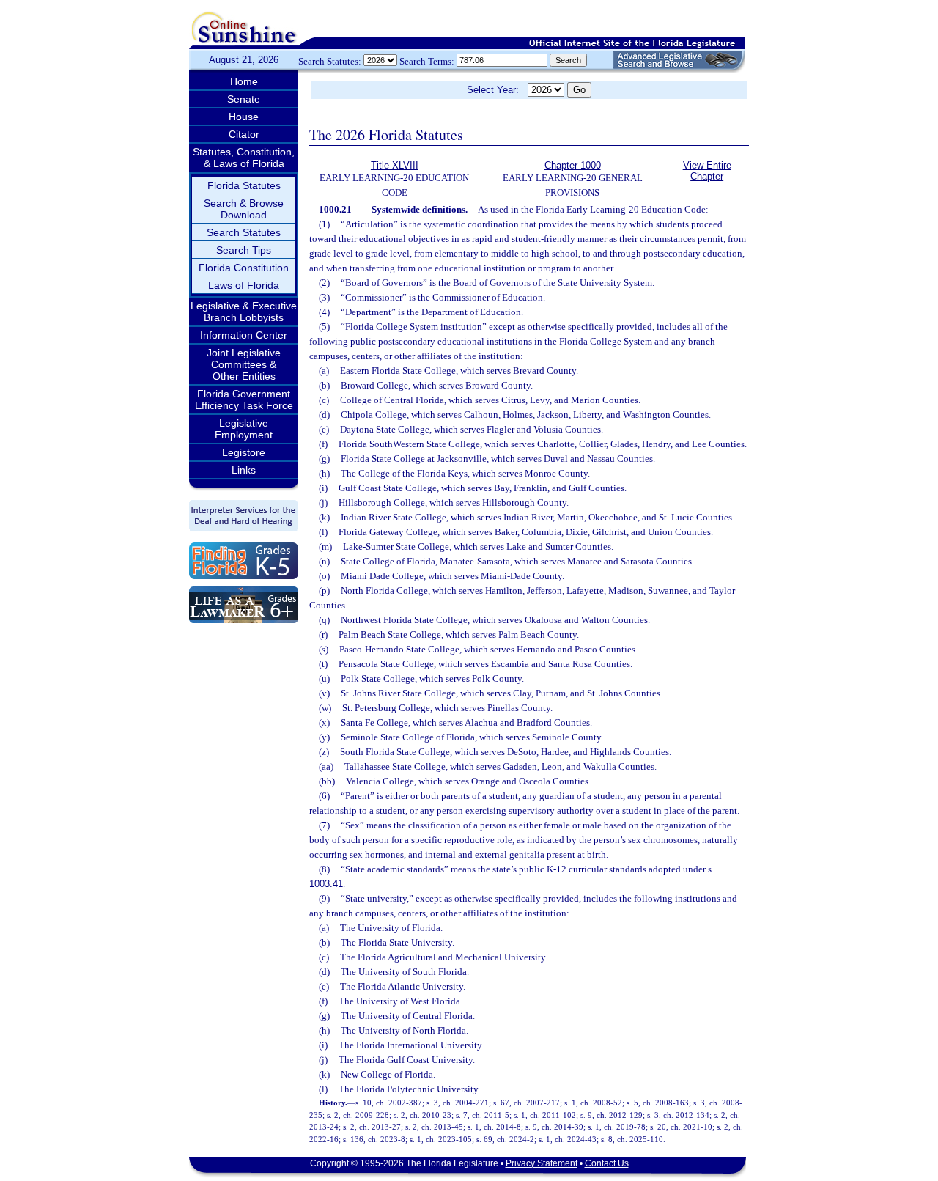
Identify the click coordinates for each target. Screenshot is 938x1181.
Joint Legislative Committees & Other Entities (244, 364)
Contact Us (607, 1163)
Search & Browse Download (244, 209)
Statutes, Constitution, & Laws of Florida (244, 157)
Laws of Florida (243, 285)
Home (244, 81)
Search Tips (243, 250)
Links (244, 470)
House (244, 116)
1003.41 (326, 883)
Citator (244, 134)
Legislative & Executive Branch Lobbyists (244, 311)
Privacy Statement (541, 1163)
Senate (243, 99)
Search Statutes (244, 232)
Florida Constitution (244, 267)
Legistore (243, 452)
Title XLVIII (394, 165)
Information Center (243, 335)
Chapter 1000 (572, 165)
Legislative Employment (244, 429)
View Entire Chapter (707, 171)
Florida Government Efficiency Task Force (244, 399)
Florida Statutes (244, 185)
